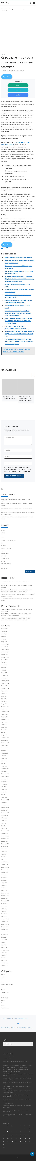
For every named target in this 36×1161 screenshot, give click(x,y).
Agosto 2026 (4, 628)
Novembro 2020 (5, 807)
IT (1, 535)
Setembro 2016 (5, 932)
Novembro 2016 (5, 926)
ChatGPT (18, 85)
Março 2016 (4, 947)
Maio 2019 (3, 854)
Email (8, 456)
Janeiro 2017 (4, 921)
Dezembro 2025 (5, 649)
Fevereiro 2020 (5, 831)
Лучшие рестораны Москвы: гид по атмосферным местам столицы (16, 504)
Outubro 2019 (4, 841)
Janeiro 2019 (4, 864)
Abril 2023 (3, 732)
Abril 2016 (3, 945)
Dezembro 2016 (5, 924)
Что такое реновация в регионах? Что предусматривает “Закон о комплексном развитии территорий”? (18, 313)
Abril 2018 (3, 888)
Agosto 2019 (4, 846)
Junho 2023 (4, 727)
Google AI (18, 95)
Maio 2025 (3, 667)
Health (3, 532)
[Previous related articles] (29, 375)
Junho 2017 (4, 908)
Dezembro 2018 (5, 867)
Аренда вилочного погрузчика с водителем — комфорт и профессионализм (17, 1087)
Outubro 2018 (4, 872)
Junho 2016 (4, 939)
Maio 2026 (3, 636)
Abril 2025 (3, 670)
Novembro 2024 (5, 683)
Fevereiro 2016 (5, 950)
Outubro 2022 (4, 748)
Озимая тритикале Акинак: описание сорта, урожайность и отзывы (17, 1100)
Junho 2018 (4, 882)
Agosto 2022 (4, 753)
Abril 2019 (3, 857)
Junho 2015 (4, 952)
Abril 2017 (3, 914)
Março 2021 (4, 797)
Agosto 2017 (4, 903)
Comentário (10, 437)
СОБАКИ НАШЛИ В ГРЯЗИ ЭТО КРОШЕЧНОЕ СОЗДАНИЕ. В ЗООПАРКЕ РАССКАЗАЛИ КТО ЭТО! (19, 333)
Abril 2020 (3, 825)
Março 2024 (4, 704)
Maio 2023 (3, 730)
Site (7, 463)
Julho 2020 (4, 818)
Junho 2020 (4, 820)
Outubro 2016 (4, 929)
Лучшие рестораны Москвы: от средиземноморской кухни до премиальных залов (18, 1091)
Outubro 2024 (4, 685)
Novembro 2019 (5, 838)
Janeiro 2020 (4, 833)
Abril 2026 (3, 639)
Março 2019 (4, 859)
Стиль (3, 561)
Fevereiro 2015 (5, 963)
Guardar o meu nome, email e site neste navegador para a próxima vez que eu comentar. (17, 469)
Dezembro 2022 (5, 742)
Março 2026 (4, 641)
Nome (7, 450)
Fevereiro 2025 (5, 675)
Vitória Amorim (7, 70)
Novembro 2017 (5, 895)
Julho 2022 (4, 755)
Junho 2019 (4, 851)
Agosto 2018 (4, 877)
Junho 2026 (4, 634)
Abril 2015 (3, 958)
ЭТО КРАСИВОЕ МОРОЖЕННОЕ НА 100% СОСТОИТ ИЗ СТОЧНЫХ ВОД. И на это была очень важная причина (19, 341)
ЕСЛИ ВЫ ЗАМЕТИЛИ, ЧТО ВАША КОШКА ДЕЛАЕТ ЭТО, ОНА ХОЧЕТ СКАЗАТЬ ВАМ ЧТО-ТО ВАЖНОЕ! (18, 321)
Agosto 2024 (4, 691)
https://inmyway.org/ (6, 618)
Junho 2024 (4, 696)
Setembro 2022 (5, 750)
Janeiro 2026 (4, 647)
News (6, 9)
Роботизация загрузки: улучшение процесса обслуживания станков (17, 518)
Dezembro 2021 (5, 774)
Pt (2, 543)
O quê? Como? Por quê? (8, 540)
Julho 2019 (4, 849)
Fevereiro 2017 (5, 919)
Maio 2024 (3, 698)
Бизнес (3, 556)
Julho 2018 (4, 880)
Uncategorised (6, 548)
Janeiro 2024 (4, 709)
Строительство (6, 564)
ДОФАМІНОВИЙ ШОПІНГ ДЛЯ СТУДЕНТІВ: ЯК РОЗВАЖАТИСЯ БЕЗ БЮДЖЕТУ (17, 1106)
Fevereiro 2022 (5, 768)
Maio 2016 (3, 942)
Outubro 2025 (4, 654)
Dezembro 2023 (5, 711)
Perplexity (18, 90)
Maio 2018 (3, 885)
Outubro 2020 (4, 810)
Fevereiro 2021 (5, 800)
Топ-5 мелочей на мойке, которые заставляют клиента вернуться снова (15, 500)
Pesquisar (4, 568)
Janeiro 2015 (4, 965)
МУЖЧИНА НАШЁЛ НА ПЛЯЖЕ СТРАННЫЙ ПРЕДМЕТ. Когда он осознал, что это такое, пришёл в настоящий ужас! (19, 278)
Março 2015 (4, 960)
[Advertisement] (18, 32)
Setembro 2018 (5, 875)
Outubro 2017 (4, 898)
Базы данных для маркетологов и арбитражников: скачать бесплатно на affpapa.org (17, 1079)
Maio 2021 (3, 792)
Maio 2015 (3, 955)
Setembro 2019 (5, 844)
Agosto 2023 (4, 722)
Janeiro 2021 (4, 802)
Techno (3, 545)
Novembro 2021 (5, 776)
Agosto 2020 (4, 815)
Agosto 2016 (4, 934)
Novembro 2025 (5, 652)
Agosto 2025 (4, 660)
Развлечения (5, 558)
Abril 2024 (3, 701)
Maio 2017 (3, 911)
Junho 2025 (4, 665)
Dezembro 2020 (5, 805)
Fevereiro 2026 (5, 644)
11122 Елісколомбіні (9, 398)
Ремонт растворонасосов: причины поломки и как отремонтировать (15, 1095)
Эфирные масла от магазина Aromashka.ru (18, 257)
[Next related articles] (33, 375)
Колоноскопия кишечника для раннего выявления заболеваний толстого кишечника (17, 513)
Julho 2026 (4, 631)
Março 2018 (4, 890)
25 (7, 1141)
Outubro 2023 (4, 717)
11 (7, 1135)
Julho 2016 (4, 937)
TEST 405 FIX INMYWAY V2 (9, 1103)
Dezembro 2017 (5, 893)
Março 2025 (4, 673)
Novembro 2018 (5, 869)
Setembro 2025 (5, 657)
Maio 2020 (3, 823)
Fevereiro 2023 (5, 737)
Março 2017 (4, 916)
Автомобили (5, 553)
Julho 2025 (4, 662)
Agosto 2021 (4, 784)
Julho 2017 (4, 906)
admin (2, 613)
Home (2, 9)
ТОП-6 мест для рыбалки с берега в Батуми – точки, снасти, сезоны (17, 1083)
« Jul (4, 1147)
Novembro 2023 (5, 714)
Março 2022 (4, 766)
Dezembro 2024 (5, 680)
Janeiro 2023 (4, 740)
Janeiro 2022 (4, 771)
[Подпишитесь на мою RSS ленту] (2, 489)
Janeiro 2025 (4, 678)
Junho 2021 (4, 789)
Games (3, 530)
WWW (2, 551)
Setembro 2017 (5, 901)
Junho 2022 (4, 758)
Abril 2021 (3, 794)
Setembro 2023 (5, 719)
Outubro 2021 (4, 779)
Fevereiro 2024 (5, 706)
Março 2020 (4, 828)
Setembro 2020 (5, 812)
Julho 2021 (4, 787)
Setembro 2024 (5, 688)
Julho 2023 (4, 724)
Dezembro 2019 (5, 836)
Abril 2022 (3, 763)
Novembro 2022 (5, 745)
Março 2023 (4, 735)
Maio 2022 (3, 761)
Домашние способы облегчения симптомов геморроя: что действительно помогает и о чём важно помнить (16, 509)
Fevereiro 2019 (5, 862)
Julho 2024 (4, 693)
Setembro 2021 (5, 781)
